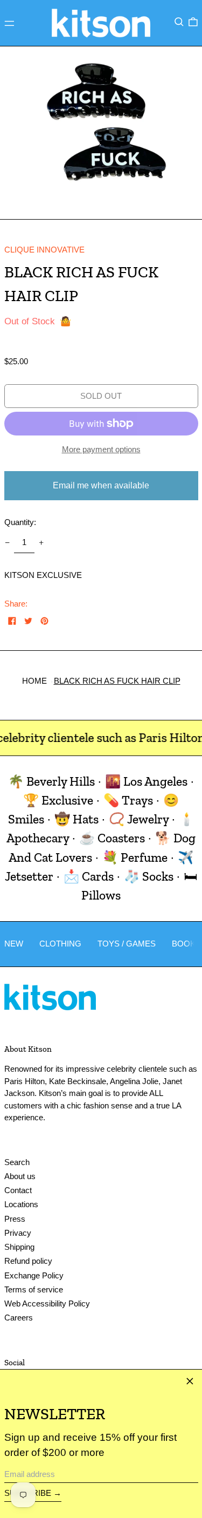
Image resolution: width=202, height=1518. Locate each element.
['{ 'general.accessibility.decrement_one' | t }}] (7, 543)
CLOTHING (60, 943)
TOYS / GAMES (126, 943)
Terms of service (33, 1289)
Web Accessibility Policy (47, 1303)
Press (14, 1218)
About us (20, 1176)
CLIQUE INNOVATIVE (44, 249)
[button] (179, 22)
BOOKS (186, 943)
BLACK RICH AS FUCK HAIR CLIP (117, 680)
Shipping (19, 1246)
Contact (18, 1190)
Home (34, 680)
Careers (18, 1317)
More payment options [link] (101, 449)
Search (17, 1162)
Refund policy (28, 1260)
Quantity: (20, 522)
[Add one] (41, 543)
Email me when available (101, 485)
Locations (21, 1204)
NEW (13, 943)
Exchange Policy (34, 1275)
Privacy (17, 1232)
